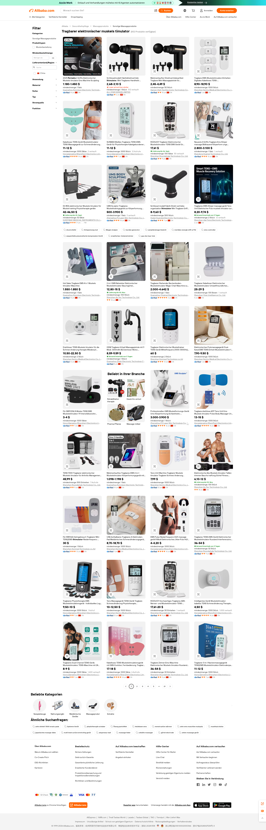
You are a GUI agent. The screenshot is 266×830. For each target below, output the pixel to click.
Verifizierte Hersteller (125, 752)
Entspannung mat (91, 230)
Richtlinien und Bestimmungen (88, 781)
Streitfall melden (163, 762)
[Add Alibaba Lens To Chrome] (78, 805)
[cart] (194, 11)
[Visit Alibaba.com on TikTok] (225, 784)
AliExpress (91, 817)
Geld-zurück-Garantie (84, 757)
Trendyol (160, 817)
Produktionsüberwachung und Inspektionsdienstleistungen (88, 774)
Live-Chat (160, 757)
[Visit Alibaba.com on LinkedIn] (203, 784)
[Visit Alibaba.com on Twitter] (209, 784)
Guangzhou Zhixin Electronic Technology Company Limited (126, 361)
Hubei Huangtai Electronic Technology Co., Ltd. (169, 218)
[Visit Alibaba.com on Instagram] (214, 784)
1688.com (102, 817)
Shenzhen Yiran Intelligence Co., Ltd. (210, 295)
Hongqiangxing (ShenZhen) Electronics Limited (82, 154)
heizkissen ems (141, 727)
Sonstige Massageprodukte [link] (124, 26)
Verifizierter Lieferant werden (209, 768)
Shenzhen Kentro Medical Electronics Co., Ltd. (213, 90)
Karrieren (39, 768)
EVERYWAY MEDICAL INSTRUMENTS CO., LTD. (82, 220)
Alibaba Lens (40, 805)
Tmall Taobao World (117, 817)
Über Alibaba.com (43, 746)
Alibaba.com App (182, 805)
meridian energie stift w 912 (185, 230)
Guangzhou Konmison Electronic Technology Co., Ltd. (82, 90)
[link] (262, 803)
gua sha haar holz (148, 236)
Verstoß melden (163, 778)
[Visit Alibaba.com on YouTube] (220, 784)
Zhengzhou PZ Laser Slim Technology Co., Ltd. (169, 423)
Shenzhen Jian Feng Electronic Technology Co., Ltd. (213, 220)
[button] (155, 10)
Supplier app (129, 805)
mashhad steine (217, 727)
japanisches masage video (45, 733)
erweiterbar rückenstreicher (122, 236)
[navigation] (44, 356)
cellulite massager (146, 733)
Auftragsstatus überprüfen (208, 762)
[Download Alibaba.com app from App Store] (201, 805)
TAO (152, 817)
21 (164, 686)
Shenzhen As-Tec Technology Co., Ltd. (123, 297)
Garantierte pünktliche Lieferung (89, 762)
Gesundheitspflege (80, 26)
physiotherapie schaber (96, 727)
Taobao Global (142, 817)
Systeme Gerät (73, 727)
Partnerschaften (203, 773)
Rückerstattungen (164, 768)
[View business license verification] (158, 825)
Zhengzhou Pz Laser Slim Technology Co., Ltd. (126, 218)
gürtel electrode (167, 733)
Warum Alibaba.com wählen (46, 752)
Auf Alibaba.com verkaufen (208, 752)
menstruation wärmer (163, 727)
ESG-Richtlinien (41, 762)
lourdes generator (133, 230)
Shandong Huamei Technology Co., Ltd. (211, 154)
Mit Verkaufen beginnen (206, 757)
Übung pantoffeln (120, 727)
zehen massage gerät (190, 733)
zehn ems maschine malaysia (191, 727)
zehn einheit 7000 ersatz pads (47, 727)
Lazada (131, 817)
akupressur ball (105, 733)
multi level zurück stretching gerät (77, 733)
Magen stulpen (112, 230)
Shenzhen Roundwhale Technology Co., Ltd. (169, 156)
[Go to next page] (170, 686)
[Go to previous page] (125, 686)
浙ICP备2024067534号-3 (204, 826)
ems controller (210, 230)
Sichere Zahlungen (83, 752)
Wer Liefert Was (173, 817)
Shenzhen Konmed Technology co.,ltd (166, 359)
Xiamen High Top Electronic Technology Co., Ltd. (169, 90)
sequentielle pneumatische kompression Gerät (84, 236)
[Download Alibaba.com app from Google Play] (222, 805)
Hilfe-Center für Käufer (166, 752)
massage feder (125, 733)
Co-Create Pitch (42, 757)
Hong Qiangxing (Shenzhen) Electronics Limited (126, 154)
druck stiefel (71, 230)
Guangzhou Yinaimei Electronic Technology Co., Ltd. (169, 295)
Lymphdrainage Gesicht (157, 230)
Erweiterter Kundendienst (86, 768)
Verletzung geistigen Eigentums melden (173, 773)
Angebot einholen (123, 757)
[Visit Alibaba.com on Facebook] (198, 784)
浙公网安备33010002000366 (178, 826)
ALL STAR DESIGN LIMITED (118, 92)
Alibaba (65, 26)
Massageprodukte (101, 26)
